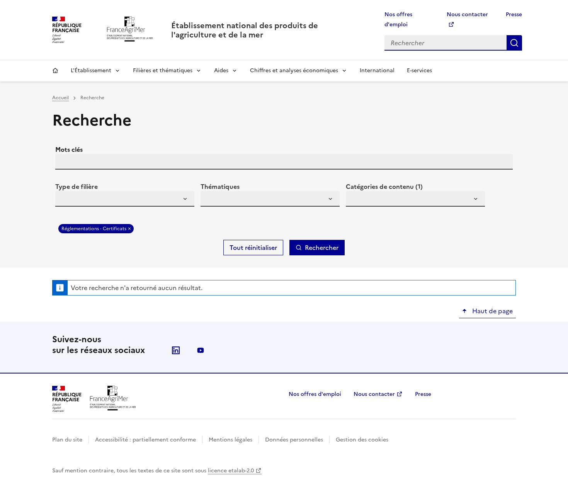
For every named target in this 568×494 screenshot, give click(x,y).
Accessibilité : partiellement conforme (145, 440)
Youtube (200, 350)
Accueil (55, 70)
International (377, 70)
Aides (221, 70)
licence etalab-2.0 (231, 471)
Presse (514, 14)
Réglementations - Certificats (93, 228)
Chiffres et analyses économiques (294, 70)
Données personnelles (294, 440)
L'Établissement (91, 70)
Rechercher (514, 43)
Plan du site (67, 440)
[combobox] (124, 199)
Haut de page (492, 311)
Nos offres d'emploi (315, 394)
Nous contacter (374, 394)
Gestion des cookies (362, 440)
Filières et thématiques (162, 70)
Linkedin (176, 350)
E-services (419, 70)
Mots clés (69, 149)
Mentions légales (230, 440)
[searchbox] (65, 200)
